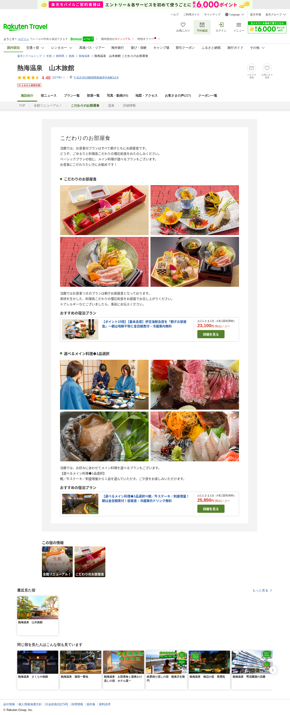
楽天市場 (255, 14)
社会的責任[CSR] (56, 704)
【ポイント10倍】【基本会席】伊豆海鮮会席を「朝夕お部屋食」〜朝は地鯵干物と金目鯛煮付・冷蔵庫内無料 (144, 323)
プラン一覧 (72, 95)
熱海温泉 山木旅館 (45, 67)
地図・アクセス (146, 95)
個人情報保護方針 (30, 704)
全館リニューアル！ (48, 105)
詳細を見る (211, 334)
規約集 (91, 704)
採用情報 (77, 704)
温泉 (111, 105)
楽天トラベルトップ (29, 56)
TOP (22, 105)
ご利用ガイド (191, 14)
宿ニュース (49, 95)
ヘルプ (175, 14)
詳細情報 (129, 105)
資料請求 (105, 704)
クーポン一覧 (207, 95)
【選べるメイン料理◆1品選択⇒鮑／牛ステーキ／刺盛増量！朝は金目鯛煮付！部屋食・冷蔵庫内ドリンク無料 (145, 498)
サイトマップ (212, 14)
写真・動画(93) (117, 95)
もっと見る (260, 590)
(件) (57, 77)
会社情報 (9, 704)
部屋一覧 (93, 95)
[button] (55, 599)
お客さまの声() (178, 95)
